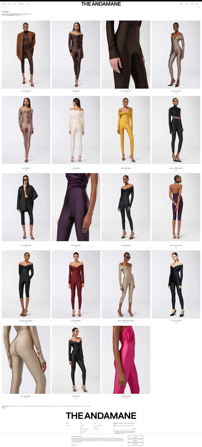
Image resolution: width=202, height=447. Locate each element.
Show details (74, 444)
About (28, 3)
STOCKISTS (82, 425)
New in (15, 3)
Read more (3, 407)
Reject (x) (136, 444)
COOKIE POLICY (96, 427)
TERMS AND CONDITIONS (98, 425)
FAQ (80, 427)
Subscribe (134, 428)
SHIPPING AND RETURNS (84, 429)
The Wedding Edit (21, 3)
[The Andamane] (101, 4)
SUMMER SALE (4, 3)
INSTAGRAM (68, 425)
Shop (10, 3)
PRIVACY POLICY (96, 429)
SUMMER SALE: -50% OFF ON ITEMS (101, 0)
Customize (135, 440)
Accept (135, 437)
